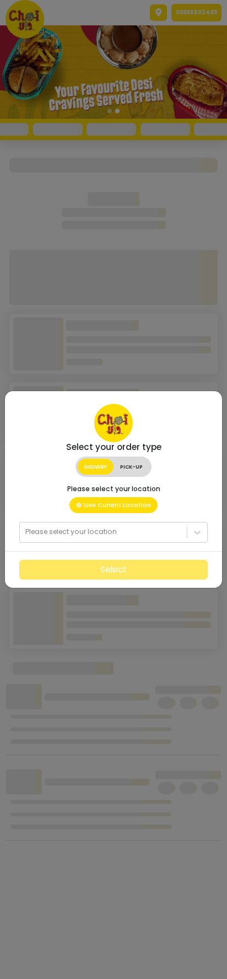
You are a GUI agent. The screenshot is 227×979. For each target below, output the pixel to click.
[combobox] (26, 532)
